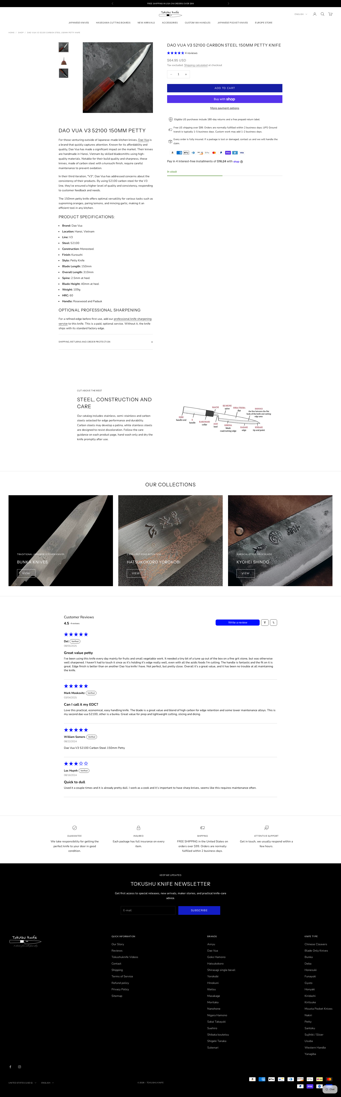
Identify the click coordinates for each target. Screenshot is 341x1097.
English (299, 14)
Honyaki (310, 989)
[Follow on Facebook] (10, 1067)
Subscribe (199, 910)
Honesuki (311, 970)
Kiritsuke (310, 1002)
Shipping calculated (196, 65)
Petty (308, 1022)
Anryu (211, 944)
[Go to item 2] (64, 60)
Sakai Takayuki (216, 1022)
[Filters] (265, 622)
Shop (20, 32)
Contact (116, 964)
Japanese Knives (79, 22)
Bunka (309, 957)
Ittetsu (211, 989)
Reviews (117, 951)
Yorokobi (212, 976)
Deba (308, 964)
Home (11, 32)
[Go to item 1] (64, 47)
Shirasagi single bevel (221, 970)
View (26, 573)
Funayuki (310, 976)
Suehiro (212, 1028)
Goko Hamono (216, 957)
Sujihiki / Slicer (314, 1035)
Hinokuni (213, 983)
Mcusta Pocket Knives (318, 1009)
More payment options (224, 108)
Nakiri (308, 1015)
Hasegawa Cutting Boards (113, 22)
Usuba (309, 1041)
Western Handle (315, 1048)
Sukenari (212, 1048)
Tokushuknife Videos (125, 957)
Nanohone (213, 1009)
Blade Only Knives (316, 951)
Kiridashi (310, 996)
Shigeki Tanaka (216, 1041)
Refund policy (120, 983)
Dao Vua (143, 140)
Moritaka (212, 1002)
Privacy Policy (120, 989)
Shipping (117, 970)
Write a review (237, 622)
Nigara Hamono (217, 1015)
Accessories (170, 22)
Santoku (310, 1028)
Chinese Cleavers (316, 944)
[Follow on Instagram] (19, 1067)
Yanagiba (310, 1054)
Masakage (213, 996)
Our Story (118, 944)
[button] (176, 53)
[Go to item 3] (64, 73)
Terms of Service (122, 976)
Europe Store (263, 22)
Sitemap (117, 996)
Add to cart (225, 88)
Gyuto (308, 983)
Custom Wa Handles (197, 22)
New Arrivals (146, 22)
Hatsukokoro (215, 964)
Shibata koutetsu (218, 1035)
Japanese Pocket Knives (233, 22)
